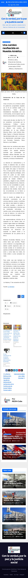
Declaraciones (6, 42)
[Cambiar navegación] (13, 33)
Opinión (6, 530)
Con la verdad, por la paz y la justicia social (14, 559)
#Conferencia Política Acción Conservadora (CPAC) (16, 65)
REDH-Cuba (13, 55)
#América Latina (12, 60)
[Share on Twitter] (22, 297)
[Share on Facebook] (19, 297)
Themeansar (14, 571)
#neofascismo (18, 68)
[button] (22, 33)
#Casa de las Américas (14, 62)
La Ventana (11, 286)
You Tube (16, 574)
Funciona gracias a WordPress (9, 569)
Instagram (22, 574)
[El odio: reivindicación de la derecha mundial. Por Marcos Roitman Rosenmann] (7, 351)
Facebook (6, 574)
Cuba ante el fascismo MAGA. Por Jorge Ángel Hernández (13, 500)
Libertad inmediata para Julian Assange (19, 376)
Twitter (11, 574)
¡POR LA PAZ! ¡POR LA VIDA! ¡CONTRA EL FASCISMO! (13, 422)
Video (5, 479)
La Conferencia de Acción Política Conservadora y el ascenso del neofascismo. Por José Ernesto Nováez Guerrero (7, 335)
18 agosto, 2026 (10, 485)
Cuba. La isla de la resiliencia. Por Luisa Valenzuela (13, 534)
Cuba (5, 496)
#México (11, 68)
